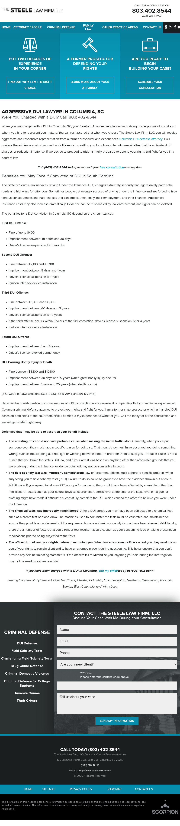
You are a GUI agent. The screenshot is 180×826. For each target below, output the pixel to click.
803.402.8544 (151, 10)
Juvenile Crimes (27, 693)
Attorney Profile (27, 27)
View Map (114, 789)
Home (5, 27)
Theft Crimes (27, 701)
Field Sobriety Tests (27, 651)
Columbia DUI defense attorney (140, 139)
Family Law (88, 27)
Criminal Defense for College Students (27, 683)
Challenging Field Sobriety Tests (27, 658)
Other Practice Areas (120, 27)
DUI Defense (27, 643)
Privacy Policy (81, 789)
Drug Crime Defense (27, 666)
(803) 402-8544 (104, 749)
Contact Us (152, 27)
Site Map (48, 789)
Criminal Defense (61, 27)
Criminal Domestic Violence (27, 673)
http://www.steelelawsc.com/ (95, 770)
